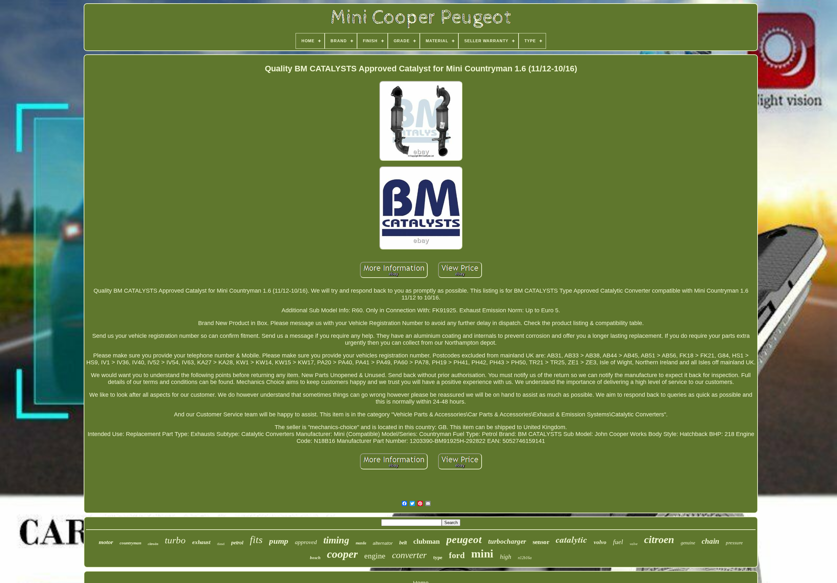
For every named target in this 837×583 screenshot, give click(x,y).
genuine (688, 542)
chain (710, 541)
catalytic (571, 539)
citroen (659, 539)
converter (409, 555)
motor (106, 542)
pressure (734, 542)
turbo (175, 540)
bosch (315, 557)
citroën (153, 544)
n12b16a (525, 558)
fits (256, 539)
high (505, 556)
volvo (600, 542)
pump (278, 541)
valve (634, 544)
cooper (342, 554)
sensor (541, 541)
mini (482, 553)
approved (306, 542)
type (437, 557)
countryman (130, 542)
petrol (237, 542)
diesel (221, 544)
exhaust (201, 542)
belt (403, 542)
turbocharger (507, 541)
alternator (383, 543)
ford (457, 555)
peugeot (464, 539)
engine (374, 556)
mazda (361, 543)
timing (336, 540)
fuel (618, 541)
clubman (426, 541)
